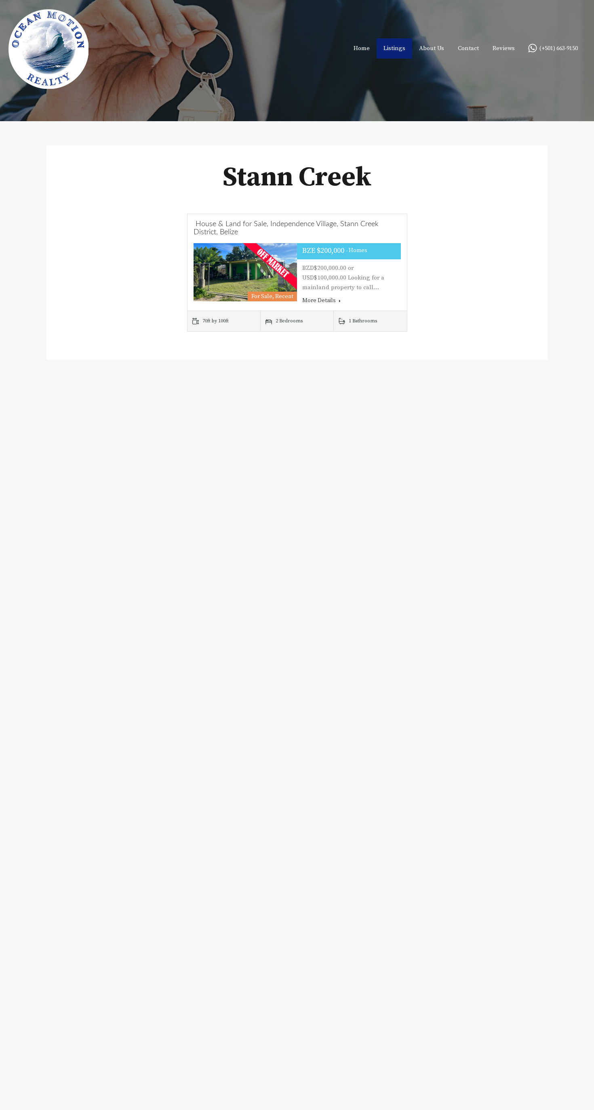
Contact (468, 48)
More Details (319, 300)
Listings (394, 48)
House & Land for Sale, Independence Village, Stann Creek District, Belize (286, 228)
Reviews (504, 48)
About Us (431, 48)
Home (362, 48)
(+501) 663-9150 (558, 48)
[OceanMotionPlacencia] (48, 85)
